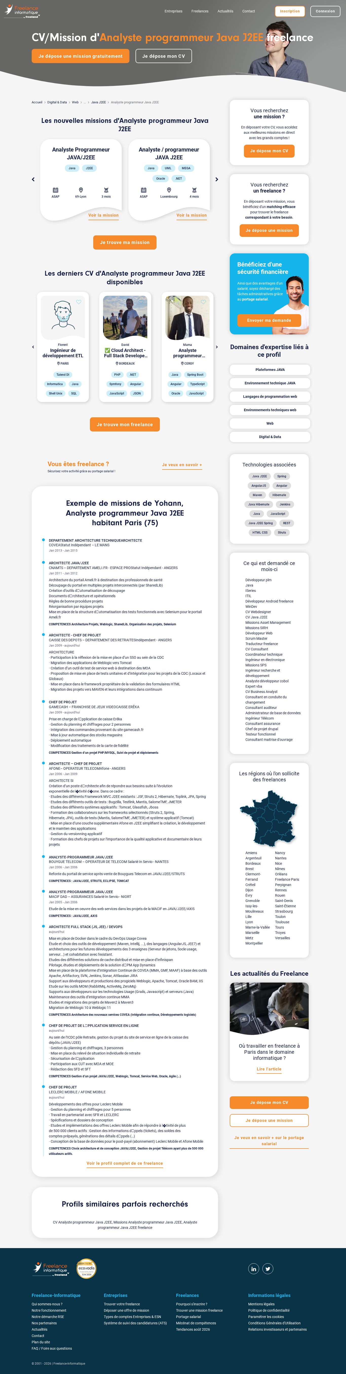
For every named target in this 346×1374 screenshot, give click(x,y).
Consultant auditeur (261, 708)
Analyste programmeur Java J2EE (125, 514)
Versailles (282, 938)
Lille (248, 917)
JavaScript (278, 514)
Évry (248, 895)
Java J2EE (98, 102)
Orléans (281, 874)
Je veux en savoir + (182, 464)
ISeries (250, 591)
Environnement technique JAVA (270, 383)
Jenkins (285, 504)
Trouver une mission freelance (199, 1310)
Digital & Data (57, 102)
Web (75, 102)
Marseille (252, 933)
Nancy (280, 853)
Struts (282, 532)
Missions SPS (255, 665)
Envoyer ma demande (269, 320)
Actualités (225, 11)
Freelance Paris (287, 879)
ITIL (248, 596)
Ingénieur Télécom (259, 718)
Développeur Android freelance (269, 601)
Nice (278, 863)
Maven (257, 495)
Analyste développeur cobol (267, 681)
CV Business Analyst (261, 692)
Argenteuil (253, 858)
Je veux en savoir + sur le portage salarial (269, 1140)
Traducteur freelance (261, 644)
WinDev (251, 607)
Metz (249, 938)
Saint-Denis (284, 901)
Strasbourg (284, 911)
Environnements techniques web (270, 410)
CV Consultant (256, 649)
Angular (281, 485)
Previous (32, 179)
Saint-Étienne (285, 906)
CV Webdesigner (258, 612)
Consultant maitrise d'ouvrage (269, 740)
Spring (281, 476)
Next (216, 179)
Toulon (280, 917)
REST (286, 523)
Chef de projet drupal (261, 729)
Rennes (281, 890)
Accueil (37, 102)
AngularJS (259, 485)
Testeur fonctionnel (260, 734)
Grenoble (252, 901)
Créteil (250, 885)
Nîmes (280, 869)
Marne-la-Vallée (257, 927)
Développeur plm (258, 580)
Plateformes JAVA (270, 370)
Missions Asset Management (268, 622)
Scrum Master (256, 638)
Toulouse (282, 922)
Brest (249, 869)
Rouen (280, 895)
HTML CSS (260, 532)
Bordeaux (253, 863)
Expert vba (253, 686)
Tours (279, 927)
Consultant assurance (262, 724)
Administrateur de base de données (273, 713)
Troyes (280, 933)
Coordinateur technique (263, 654)
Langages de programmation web (270, 396)
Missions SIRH (256, 628)
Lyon (249, 922)
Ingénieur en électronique (265, 660)
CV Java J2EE (256, 617)
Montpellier (254, 943)
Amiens (251, 853)
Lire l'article (269, 1069)
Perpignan (283, 885)
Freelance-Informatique (69, 1363)
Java (256, 514)
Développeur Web (259, 633)
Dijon (249, 890)
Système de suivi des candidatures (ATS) (135, 1323)
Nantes (280, 858)
